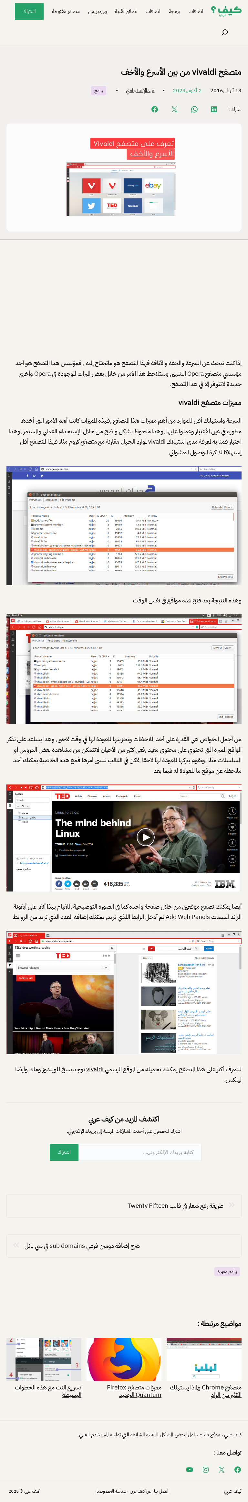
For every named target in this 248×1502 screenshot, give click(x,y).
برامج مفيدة (227, 1271)
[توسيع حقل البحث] (225, 32)
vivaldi (95, 1069)
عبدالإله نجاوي (140, 90)
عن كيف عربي (140, 1491)
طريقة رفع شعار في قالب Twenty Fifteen (175, 1205)
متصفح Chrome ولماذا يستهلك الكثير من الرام (206, 1391)
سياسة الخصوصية (111, 1491)
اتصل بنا (161, 1491)
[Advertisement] (124, 304)
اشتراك (29, 11)
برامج (98, 90)
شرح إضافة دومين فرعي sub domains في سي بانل (82, 1245)
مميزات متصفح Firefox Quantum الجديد (134, 1391)
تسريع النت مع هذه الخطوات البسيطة (48, 1391)
